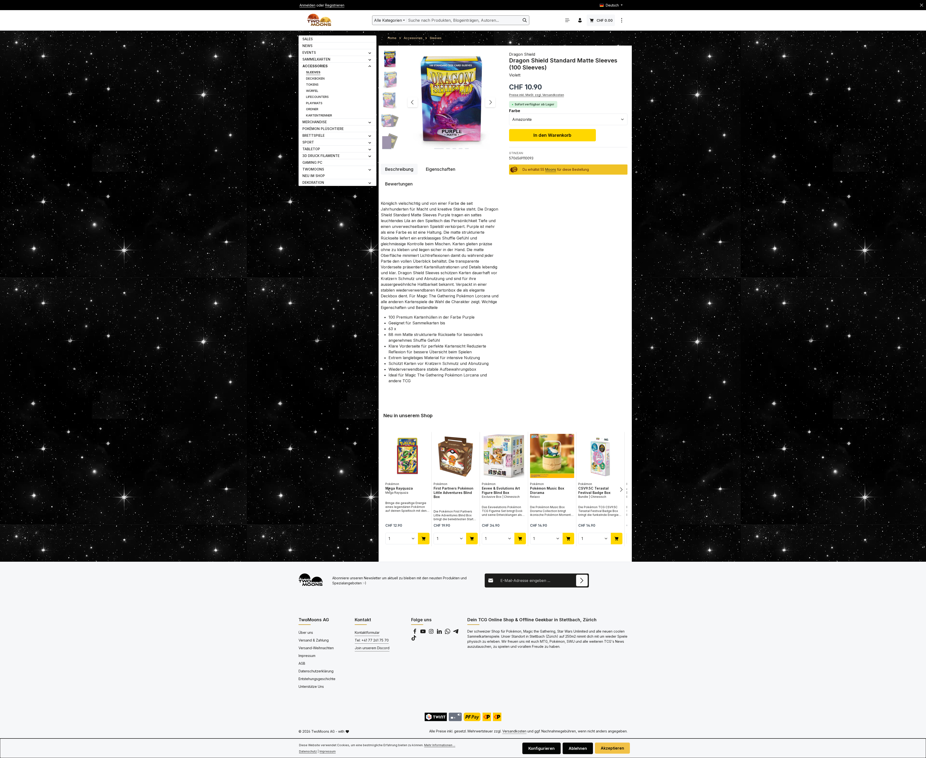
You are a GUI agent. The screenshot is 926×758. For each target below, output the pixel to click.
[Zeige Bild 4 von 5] (461, 148)
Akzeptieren (612, 748)
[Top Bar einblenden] (621, 20)
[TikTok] (413, 639)
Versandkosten (514, 731)
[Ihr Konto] (580, 20)
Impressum (307, 656)
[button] (370, 52)
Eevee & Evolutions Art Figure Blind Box (501, 490)
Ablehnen (578, 748)
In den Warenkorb (552, 135)
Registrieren (334, 5)
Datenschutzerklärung (316, 671)
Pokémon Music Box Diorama (547, 490)
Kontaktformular (367, 632)
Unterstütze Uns (311, 686)
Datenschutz (308, 751)
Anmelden (307, 5)
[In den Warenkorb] (423, 538)
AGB (302, 663)
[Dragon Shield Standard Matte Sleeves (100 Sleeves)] (451, 102)
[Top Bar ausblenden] (921, 5)
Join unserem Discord (372, 648)
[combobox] (463, 20)
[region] (440, 102)
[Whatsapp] (448, 633)
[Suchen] (524, 20)
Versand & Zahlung (314, 640)
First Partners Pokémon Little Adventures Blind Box (453, 492)
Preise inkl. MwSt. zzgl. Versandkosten (536, 95)
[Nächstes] (490, 102)
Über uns (306, 632)
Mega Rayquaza (399, 488)
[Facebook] (415, 633)
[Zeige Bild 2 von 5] (448, 148)
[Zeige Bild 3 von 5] (454, 148)
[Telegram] (455, 633)
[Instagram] (432, 633)
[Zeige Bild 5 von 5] (467, 148)
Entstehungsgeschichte (317, 679)
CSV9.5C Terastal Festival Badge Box (594, 490)
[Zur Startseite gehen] (319, 20)
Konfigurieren (541, 748)
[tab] (399, 169)
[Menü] (567, 20)
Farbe (514, 110)
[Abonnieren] (582, 580)
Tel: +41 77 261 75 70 (372, 640)
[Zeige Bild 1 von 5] (439, 148)
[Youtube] (423, 633)
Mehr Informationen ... (439, 745)
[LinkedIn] (440, 633)
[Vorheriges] (413, 102)
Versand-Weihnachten (316, 648)
